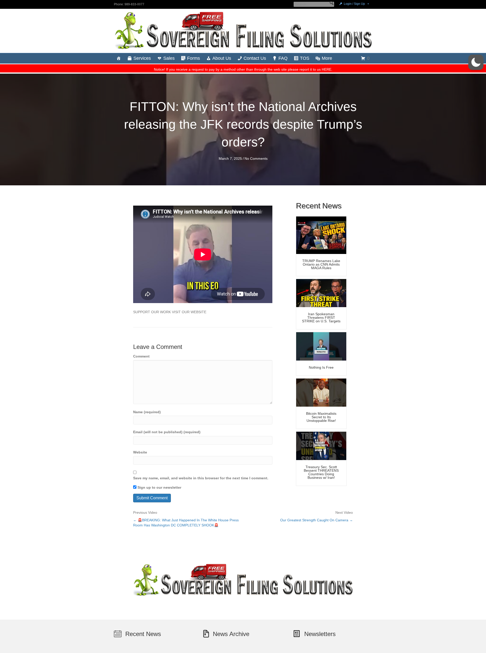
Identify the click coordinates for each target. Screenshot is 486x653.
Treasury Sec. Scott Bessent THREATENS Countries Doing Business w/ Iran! (321, 472)
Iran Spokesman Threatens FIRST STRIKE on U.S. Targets (321, 317)
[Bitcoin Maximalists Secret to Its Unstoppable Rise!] (321, 392)
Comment (141, 356)
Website (140, 452)
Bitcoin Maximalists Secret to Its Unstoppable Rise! (321, 417)
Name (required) (147, 412)
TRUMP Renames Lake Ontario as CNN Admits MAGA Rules (321, 264)
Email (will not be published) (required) (166, 432)
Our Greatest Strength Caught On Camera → (316, 520)
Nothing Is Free (321, 367)
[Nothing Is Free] (321, 346)
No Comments (256, 158)
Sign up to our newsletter (158, 487)
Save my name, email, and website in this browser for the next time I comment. (200, 478)
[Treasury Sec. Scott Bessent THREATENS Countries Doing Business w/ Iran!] (321, 446)
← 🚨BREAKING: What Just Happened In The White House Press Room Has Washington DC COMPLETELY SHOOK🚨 (186, 522)
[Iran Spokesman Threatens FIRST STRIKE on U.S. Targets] (321, 293)
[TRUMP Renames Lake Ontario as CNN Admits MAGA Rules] (321, 235)
